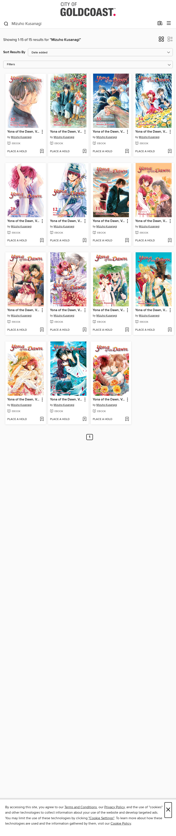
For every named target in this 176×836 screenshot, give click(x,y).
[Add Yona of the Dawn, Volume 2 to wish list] (84, 419)
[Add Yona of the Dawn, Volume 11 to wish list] (127, 241)
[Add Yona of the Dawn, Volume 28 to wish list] (41, 241)
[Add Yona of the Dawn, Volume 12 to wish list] (84, 241)
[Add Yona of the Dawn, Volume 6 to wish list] (127, 330)
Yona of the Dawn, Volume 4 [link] (109, 400)
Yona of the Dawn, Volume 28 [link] (23, 221)
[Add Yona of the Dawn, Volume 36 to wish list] (84, 151)
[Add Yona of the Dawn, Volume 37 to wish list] (41, 151)
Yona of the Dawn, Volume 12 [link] (66, 221)
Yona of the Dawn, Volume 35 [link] (109, 132)
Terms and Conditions (80, 807)
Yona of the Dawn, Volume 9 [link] (23, 400)
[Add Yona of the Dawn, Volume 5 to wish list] (84, 330)
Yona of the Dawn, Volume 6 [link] (109, 310)
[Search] (6, 23)
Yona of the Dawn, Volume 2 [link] (66, 400)
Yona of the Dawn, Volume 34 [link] (151, 132)
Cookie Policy (121, 823)
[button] (161, 40)
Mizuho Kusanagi (21, 137)
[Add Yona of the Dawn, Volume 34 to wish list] (169, 151)
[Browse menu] (169, 23)
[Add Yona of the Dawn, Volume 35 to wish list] (127, 151)
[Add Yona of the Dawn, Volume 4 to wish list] (127, 419)
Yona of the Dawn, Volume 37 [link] (23, 132)
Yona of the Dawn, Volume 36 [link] (66, 132)
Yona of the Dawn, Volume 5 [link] (66, 310)
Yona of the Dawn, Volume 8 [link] (151, 310)
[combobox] (79, 24)
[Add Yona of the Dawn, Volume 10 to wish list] (169, 241)
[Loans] (160, 24)
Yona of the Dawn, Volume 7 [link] (23, 310)
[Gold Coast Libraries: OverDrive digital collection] (88, 9)
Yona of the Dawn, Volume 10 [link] (151, 221)
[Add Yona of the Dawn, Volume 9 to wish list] (41, 419)
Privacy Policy (114, 807)
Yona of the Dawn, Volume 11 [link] (109, 221)
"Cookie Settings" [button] (101, 818)
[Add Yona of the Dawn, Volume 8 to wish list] (169, 330)
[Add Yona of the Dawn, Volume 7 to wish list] (41, 330)
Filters (11, 64)
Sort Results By (14, 52)
